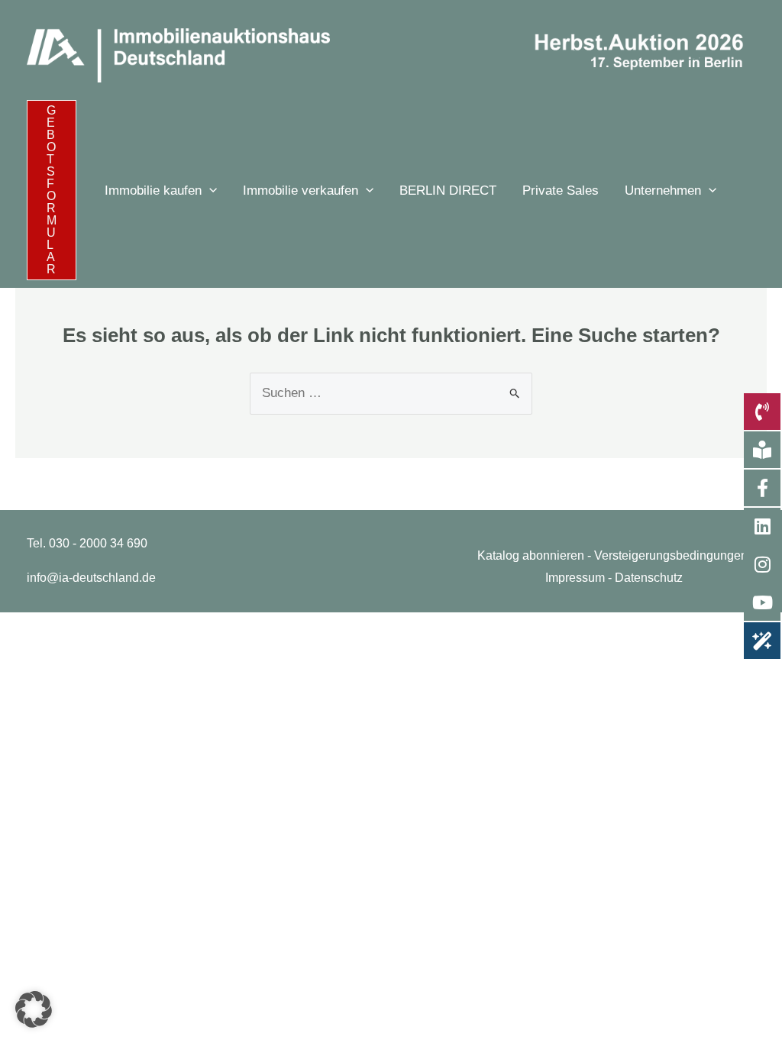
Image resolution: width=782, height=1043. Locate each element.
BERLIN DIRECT (447, 190)
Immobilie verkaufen (300, 190)
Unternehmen (663, 190)
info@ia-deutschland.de (91, 577)
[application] (209, 190)
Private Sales (560, 190)
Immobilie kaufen (153, 190)
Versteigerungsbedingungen (671, 555)
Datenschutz (649, 577)
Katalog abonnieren (530, 555)
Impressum (575, 577)
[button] (51, 190)
